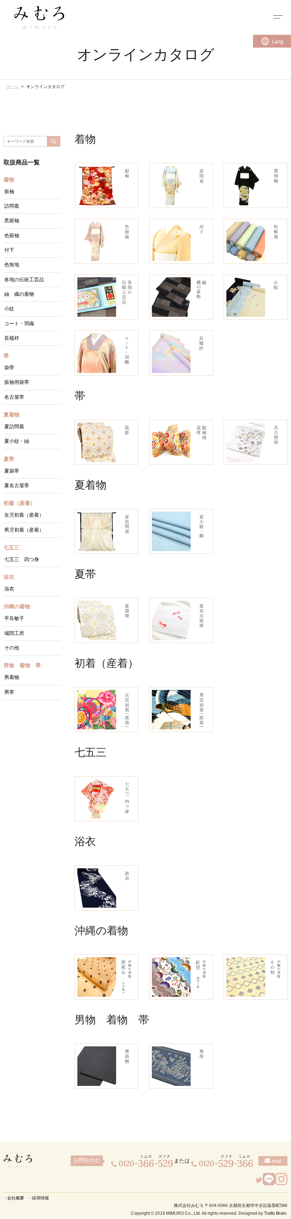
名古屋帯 (14, 397)
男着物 (11, 677)
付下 (9, 250)
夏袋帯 (11, 471)
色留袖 (11, 235)
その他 (11, 648)
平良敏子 (14, 618)
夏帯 (9, 459)
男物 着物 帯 (22, 665)
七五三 (12, 547)
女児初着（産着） (24, 515)
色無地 (11, 264)
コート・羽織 (19, 323)
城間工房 (14, 633)
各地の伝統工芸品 (24, 279)
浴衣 (9, 577)
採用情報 (40, 1198)
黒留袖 (11, 220)
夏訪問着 (14, 426)
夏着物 (12, 415)
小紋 (9, 308)
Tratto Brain (275, 1213)
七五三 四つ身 (21, 559)
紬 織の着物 (19, 294)
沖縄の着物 (17, 606)
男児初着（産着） (24, 530)
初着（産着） (19, 503)
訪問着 (11, 206)
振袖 (9, 191)
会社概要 (15, 1198)
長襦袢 (11, 338)
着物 (9, 180)
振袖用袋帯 (16, 382)
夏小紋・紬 (16, 441)
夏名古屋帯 (16, 485)
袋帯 (9, 367)
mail (275, 1161)
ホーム (12, 86)
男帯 (9, 692)
